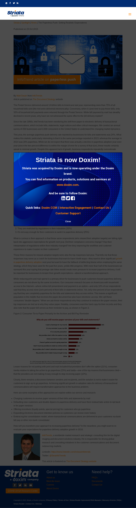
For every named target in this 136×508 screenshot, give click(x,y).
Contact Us (101, 207)
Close (68, 221)
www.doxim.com (67, 184)
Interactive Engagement (76, 207)
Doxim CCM (49, 207)
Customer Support (68, 213)
